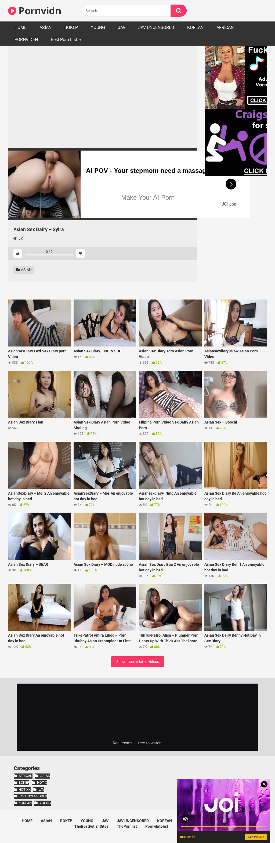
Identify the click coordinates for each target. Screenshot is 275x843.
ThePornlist (127, 826)
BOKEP (71, 27)
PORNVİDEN (26, 39)
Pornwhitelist (156, 826)
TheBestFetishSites (91, 826)
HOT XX (25, 789)
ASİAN (45, 27)
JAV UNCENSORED (156, 27)
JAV (121, 27)
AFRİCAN (225, 27)
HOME (21, 27)
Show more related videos (137, 661)
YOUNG (98, 27)
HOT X (42, 782)
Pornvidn (38, 10)
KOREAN (195, 27)
